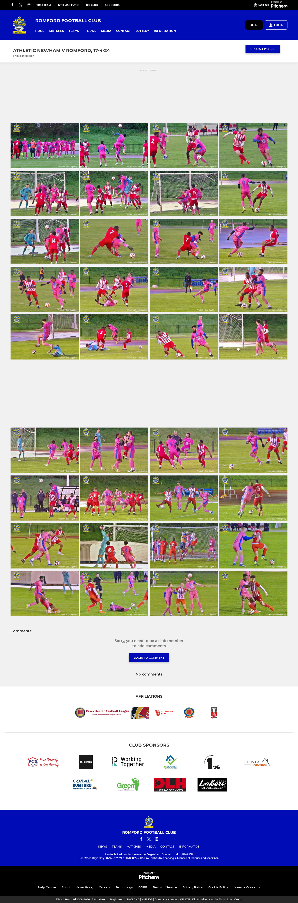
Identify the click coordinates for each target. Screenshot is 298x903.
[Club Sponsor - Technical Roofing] (254, 762)
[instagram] (29, 5)
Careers (104, 887)
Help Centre (47, 887)
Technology (124, 887)
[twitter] (20, 5)
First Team (43, 4)
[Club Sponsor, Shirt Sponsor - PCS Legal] (43, 762)
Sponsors (112, 4)
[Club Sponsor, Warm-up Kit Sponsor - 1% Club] (212, 762)
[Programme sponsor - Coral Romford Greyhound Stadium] (86, 785)
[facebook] (12, 5)
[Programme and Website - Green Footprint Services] (128, 785)
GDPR (142, 887)
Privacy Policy (193, 887)
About (66, 887)
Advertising (84, 887)
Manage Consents (247, 887)
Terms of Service (165, 887)
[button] (40, 31)
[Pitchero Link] (279, 6)
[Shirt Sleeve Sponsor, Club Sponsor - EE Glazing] (170, 762)
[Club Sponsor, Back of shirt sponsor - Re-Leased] (86, 762)
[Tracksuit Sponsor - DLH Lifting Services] (170, 785)
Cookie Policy (218, 887)
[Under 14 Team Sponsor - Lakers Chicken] (212, 785)
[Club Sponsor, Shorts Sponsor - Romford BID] (128, 762)
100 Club (92, 4)
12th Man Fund (68, 4)
